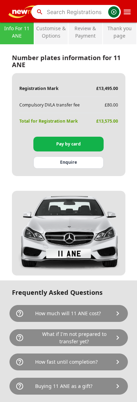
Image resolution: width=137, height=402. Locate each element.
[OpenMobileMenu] (127, 12)
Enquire (68, 162)
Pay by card (68, 144)
